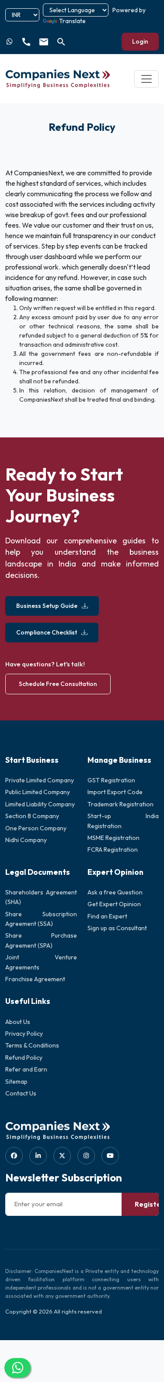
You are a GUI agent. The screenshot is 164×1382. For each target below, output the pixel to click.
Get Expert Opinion (114, 904)
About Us (17, 1022)
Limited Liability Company (40, 804)
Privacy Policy (24, 1033)
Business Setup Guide (46, 606)
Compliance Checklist (46, 632)
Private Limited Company (39, 780)
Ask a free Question (115, 892)
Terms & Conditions (32, 1045)
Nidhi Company (26, 840)
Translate (72, 21)
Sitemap (16, 1081)
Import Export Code (115, 792)
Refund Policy (23, 1057)
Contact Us (20, 1093)
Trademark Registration (120, 804)
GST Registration (111, 780)
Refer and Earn (26, 1069)
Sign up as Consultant (117, 928)
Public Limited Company (37, 792)
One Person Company (35, 828)
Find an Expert (107, 916)
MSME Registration (113, 838)
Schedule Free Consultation (58, 684)
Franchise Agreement (35, 979)
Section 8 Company (32, 816)
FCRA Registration (112, 849)
